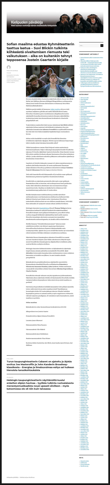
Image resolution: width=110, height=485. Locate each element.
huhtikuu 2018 (84, 353)
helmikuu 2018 (84, 357)
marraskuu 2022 (84, 296)
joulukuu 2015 (84, 382)
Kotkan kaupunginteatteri (87, 130)
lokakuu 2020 (84, 321)
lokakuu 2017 (83, 360)
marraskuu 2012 (84, 431)
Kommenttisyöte (85, 464)
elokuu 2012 (83, 436)
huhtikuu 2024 (84, 271)
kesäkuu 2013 (84, 421)
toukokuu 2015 (84, 390)
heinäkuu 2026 (84, 230)
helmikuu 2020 (84, 328)
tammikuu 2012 (84, 444)
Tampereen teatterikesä (87, 168)
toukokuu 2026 (84, 232)
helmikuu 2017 (84, 367)
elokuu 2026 (83, 229)
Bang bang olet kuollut (92, 217)
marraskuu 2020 (84, 319)
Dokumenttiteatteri (85, 103)
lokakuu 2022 (84, 298)
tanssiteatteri (84, 173)
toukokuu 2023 (84, 289)
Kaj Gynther (83, 114)
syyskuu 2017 (83, 362)
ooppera (82, 148)
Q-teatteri (83, 157)
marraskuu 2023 (84, 279)
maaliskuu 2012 (84, 443)
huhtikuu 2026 (84, 234)
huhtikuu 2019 (84, 336)
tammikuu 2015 (84, 395)
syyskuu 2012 (83, 434)
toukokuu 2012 (84, 441)
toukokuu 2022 (84, 304)
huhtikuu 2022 (84, 306)
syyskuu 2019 (83, 333)
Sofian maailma (55, 109)
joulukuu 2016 (84, 368)
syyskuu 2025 (84, 244)
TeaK (81, 177)
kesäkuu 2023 (84, 287)
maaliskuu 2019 (84, 338)
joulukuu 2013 (84, 412)
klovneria (82, 125)
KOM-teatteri (83, 126)
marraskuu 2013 (84, 414)
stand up (82, 162)
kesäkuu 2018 (84, 350)
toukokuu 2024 (84, 269)
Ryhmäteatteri (10, 76)
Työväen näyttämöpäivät (87, 189)
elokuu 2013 (83, 419)
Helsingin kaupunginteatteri (88, 113)
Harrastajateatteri (85, 111)
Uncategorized (84, 190)
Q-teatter (82, 155)
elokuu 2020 (83, 325)
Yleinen (82, 194)
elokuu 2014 (83, 404)
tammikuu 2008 (84, 449)
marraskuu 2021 (84, 311)
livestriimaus (83, 136)
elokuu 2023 (83, 284)
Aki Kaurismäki (84, 98)
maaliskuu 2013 (84, 426)
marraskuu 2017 (84, 358)
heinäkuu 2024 (84, 266)
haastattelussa (44, 208)
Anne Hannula (84, 99)
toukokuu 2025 (84, 250)
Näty (81, 145)
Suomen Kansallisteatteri (87, 163)
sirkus (82, 160)
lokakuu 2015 (83, 385)
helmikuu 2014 (84, 409)
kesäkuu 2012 (84, 439)
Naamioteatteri (84, 143)
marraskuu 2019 (84, 330)
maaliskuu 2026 (84, 235)
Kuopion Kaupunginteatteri (87, 131)
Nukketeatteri (84, 146)
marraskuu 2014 (84, 399)
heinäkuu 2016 (84, 375)
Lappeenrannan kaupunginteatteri (89, 135)
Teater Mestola (84, 178)
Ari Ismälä (83, 101)
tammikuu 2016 (84, 380)
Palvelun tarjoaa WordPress (27, 477)
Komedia (16, 75)
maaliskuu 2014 (84, 407)
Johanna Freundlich (12, 79)
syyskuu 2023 (84, 282)
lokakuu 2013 (83, 416)
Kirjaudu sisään (84, 461)
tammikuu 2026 (84, 239)
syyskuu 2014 (83, 402)
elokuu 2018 (83, 348)
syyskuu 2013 (83, 417)
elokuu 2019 (83, 335)
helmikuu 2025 (84, 255)
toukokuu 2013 (84, 422)
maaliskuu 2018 (84, 355)
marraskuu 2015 (84, 384)
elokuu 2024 (83, 264)
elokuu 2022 (83, 301)
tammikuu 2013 (84, 429)
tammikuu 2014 (84, 410)
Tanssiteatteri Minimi (86, 175)
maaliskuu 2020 (84, 326)
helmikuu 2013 (84, 427)
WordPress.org (84, 466)
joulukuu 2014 (84, 397)
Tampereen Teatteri (85, 167)
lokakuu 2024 (84, 261)
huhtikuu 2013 (84, 424)
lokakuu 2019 (83, 331)
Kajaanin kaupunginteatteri (87, 116)
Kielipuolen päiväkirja (12, 70)
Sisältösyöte (83, 462)
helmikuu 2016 (84, 378)
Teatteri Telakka (84, 185)
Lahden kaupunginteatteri (87, 133)
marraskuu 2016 (84, 370)
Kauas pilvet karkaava (86, 119)
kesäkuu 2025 (84, 249)
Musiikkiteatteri (84, 141)
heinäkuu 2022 (84, 303)
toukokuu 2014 (84, 405)
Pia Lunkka (83, 153)
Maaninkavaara (84, 138)
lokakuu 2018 (83, 345)
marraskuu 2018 (84, 343)
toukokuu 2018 (84, 352)
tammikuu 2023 (84, 294)
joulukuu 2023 (84, 277)
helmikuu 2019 (84, 340)
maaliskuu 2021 (84, 318)
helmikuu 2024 (84, 274)
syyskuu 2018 (83, 346)
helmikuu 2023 (84, 293)
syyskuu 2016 (83, 373)
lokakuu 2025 (83, 242)
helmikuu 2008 (84, 448)
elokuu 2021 (83, 316)
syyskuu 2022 (84, 299)
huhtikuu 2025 (84, 252)
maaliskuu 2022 (84, 308)
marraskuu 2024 (84, 259)
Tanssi (82, 172)
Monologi (83, 140)
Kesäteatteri (10, 75)
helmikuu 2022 (84, 309)
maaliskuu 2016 (84, 377)
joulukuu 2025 (84, 240)
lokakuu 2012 (83, 432)
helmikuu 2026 (84, 237)
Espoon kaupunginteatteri (87, 106)
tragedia (82, 187)
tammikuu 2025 (84, 257)
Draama (82, 104)
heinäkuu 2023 (84, 286)
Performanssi (84, 151)
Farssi (82, 109)
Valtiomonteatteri (85, 192)
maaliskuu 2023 (84, 291)
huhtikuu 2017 (84, 365)
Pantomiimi (83, 150)
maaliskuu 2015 (84, 392)
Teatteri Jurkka (84, 182)
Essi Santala (83, 108)
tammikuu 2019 (84, 341)
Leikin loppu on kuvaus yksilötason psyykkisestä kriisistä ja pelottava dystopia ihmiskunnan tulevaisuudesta (90, 84)
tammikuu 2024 (84, 276)
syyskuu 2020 (84, 323)
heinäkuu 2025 (84, 247)
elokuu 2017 (83, 363)
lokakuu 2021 (83, 313)
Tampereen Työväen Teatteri (88, 170)
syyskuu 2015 (83, 387)
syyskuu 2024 (84, 262)
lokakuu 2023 (84, 281)
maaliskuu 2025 (84, 254)
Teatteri (82, 180)
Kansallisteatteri (84, 118)
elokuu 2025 (83, 245)
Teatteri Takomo (85, 183)
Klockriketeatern (84, 123)
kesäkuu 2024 (84, 267)
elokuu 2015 (83, 389)
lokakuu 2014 (83, 400)
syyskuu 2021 (84, 314)
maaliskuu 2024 (84, 272)
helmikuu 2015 (84, 394)
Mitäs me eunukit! (92, 215)
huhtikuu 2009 (84, 446)
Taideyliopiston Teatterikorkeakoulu (90, 165)
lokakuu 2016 (83, 372)
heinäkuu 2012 (84, 437)
